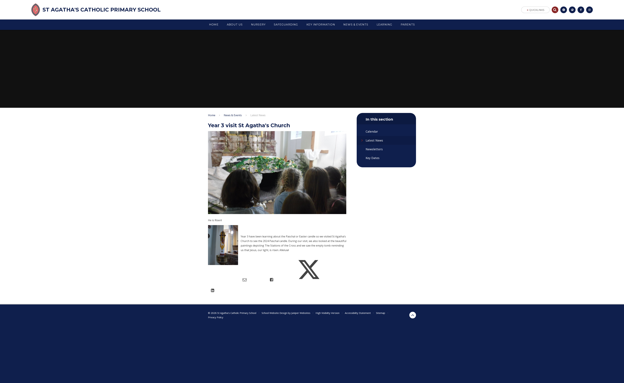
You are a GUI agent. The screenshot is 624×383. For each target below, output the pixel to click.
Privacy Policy (215, 317)
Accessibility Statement (358, 313)
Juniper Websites (300, 313)
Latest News (258, 115)
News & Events (233, 115)
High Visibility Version (327, 313)
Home (211, 115)
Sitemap (380, 313)
